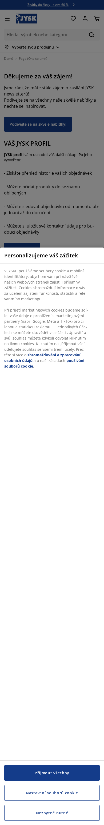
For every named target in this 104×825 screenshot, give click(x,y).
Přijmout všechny (52, 772)
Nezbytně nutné (52, 812)
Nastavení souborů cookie (52, 792)
